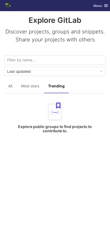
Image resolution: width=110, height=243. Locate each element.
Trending (56, 86)
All (10, 86)
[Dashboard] (7, 5)
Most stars (30, 86)
